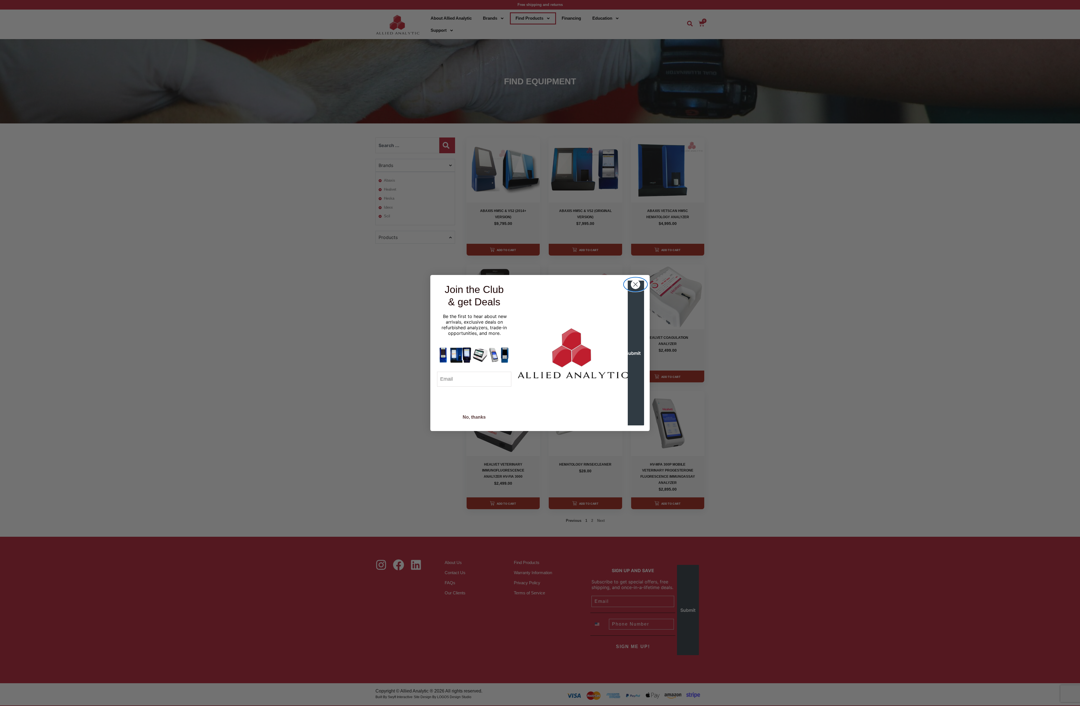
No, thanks (474, 417)
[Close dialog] (635, 284)
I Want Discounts (474, 399)
